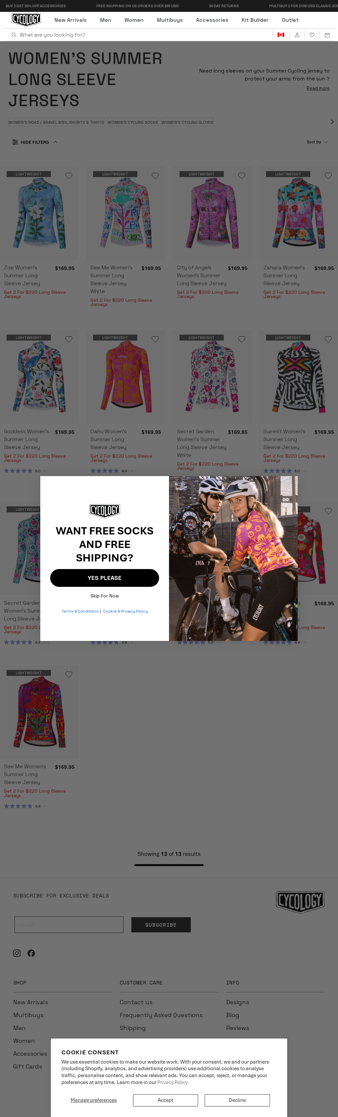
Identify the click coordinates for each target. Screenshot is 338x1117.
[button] (327, 35)
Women (134, 19)
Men (105, 19)
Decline (237, 1100)
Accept (165, 1100)
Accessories (212, 19)
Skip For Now (104, 594)
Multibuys (170, 19)
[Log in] (297, 35)
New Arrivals (70, 19)
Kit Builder (255, 19)
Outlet (290, 19)
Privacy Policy (172, 1082)
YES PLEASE (104, 578)
